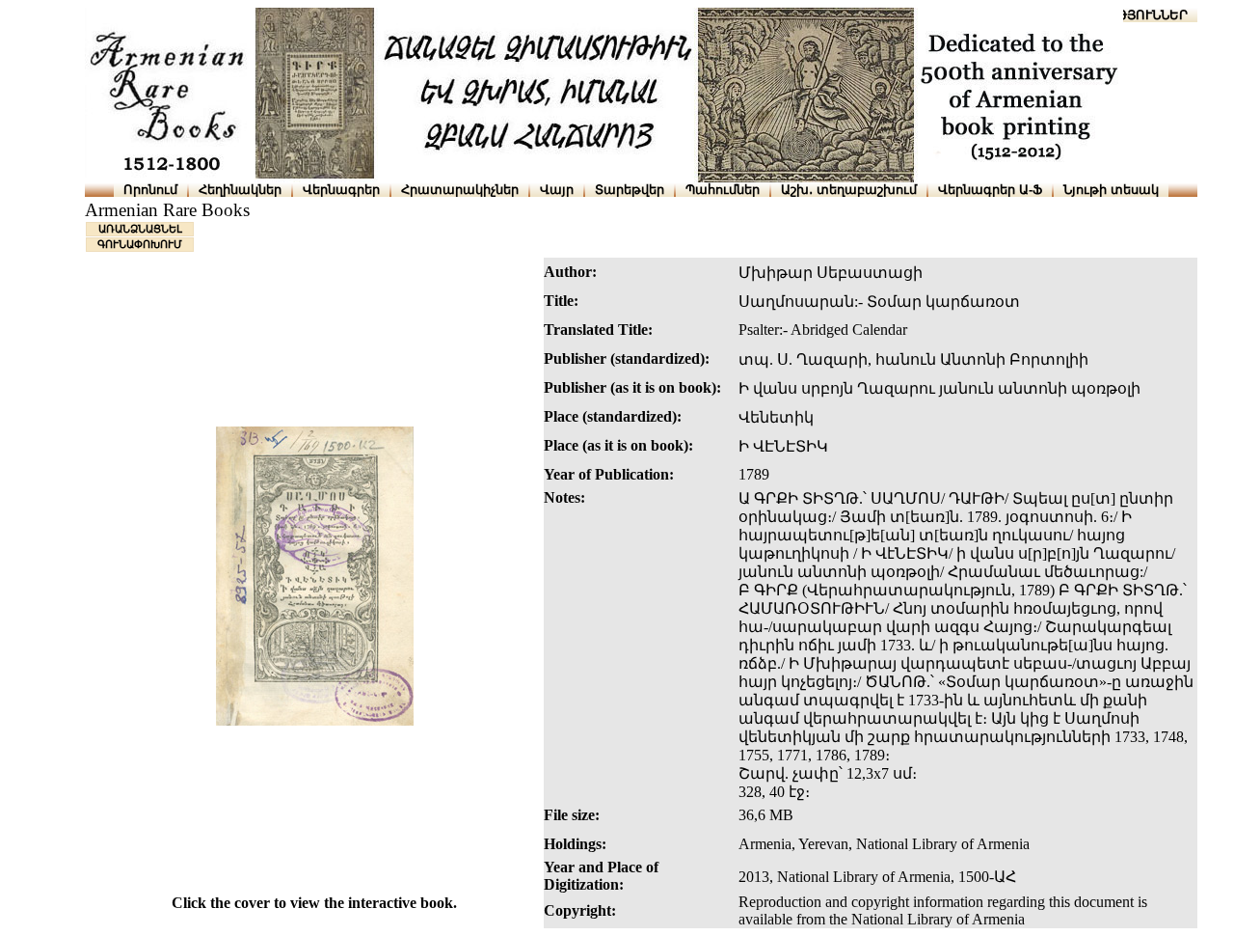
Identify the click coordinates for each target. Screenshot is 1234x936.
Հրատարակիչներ (460, 189)
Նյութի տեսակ (1111, 189)
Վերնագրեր (341, 189)
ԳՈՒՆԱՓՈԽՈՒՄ (139, 244)
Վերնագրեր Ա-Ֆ (990, 189)
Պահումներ (722, 189)
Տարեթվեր (629, 189)
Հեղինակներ (240, 189)
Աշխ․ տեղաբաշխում (849, 189)
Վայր (557, 189)
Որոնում (150, 189)
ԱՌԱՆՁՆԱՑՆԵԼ (140, 228)
